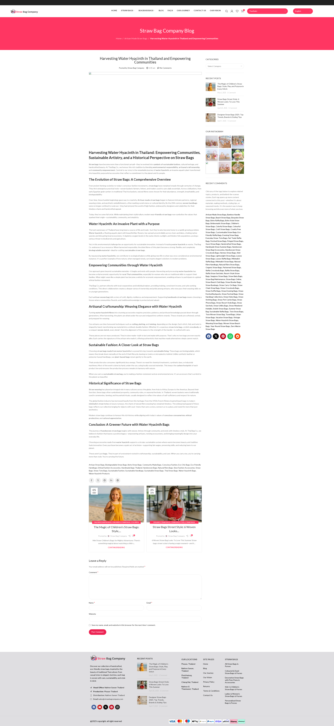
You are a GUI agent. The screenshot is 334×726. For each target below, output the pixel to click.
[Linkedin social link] (111, 480)
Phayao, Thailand (188, 664)
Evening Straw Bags (230, 235)
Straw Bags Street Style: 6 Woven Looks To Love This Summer (228, 101)
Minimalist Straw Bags (225, 261)
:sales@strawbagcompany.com (108, 699)
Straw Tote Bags (100, 471)
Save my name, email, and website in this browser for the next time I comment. (124, 625)
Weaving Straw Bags (214, 323)
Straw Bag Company (118, 536)
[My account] (232, 11)
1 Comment (231, 93)
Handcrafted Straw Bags (231, 244)
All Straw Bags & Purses (231, 665)
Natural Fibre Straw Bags (229, 264)
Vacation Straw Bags (224, 317)
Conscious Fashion (170, 465)
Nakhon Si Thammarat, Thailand (190, 687)
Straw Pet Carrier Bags (227, 300)
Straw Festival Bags (230, 294)
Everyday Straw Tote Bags (216, 238)
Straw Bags (190, 522)
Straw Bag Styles (178, 522)
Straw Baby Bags (235, 276)
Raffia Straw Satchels (214, 273)
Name (92, 602)
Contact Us (208, 695)
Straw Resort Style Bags (226, 303)
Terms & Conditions (211, 691)
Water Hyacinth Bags (187, 471)
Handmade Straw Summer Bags (218, 247)
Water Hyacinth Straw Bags (227, 320)
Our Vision (207, 677)
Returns (206, 686)
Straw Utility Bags (221, 305)
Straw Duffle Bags (213, 291)
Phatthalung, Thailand (186, 676)
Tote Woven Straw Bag (215, 314)
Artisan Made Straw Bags (135, 38)
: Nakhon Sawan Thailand (109, 695)
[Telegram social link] (117, 480)
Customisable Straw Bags (226, 232)
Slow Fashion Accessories (184, 468)
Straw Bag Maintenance (215, 279)
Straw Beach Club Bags (215, 282)
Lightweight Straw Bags (225, 256)
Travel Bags (230, 314)
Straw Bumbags (212, 285)
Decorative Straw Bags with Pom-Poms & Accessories (234, 680)
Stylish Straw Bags (220, 309)
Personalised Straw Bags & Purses (233, 701)
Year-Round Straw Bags (220, 326)
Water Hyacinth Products (99, 473)
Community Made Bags (152, 465)
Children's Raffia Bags (103, 522)
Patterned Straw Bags (232, 267)
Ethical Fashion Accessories (109, 468)
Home (119, 38)
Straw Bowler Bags (233, 282)
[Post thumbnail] (210, 88)
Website (92, 614)
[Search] (226, 11)
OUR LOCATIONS (189, 659)
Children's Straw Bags (121, 522)
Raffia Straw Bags (232, 270)
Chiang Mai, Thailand (189, 682)
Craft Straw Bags (223, 229)
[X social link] (98, 480)
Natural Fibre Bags (165, 468)
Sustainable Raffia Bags (219, 311)
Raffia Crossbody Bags (215, 270)
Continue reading (116, 548)
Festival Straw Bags (219, 241)
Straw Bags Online (233, 279)
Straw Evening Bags (229, 291)
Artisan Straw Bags (97, 465)
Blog (205, 668)
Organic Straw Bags (161, 522)
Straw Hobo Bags (230, 297)
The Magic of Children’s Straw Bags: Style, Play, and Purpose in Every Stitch (230, 86)
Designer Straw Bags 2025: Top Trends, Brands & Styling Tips (158, 699)
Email (149, 602)
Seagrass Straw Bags (219, 276)
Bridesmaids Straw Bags (220, 223)
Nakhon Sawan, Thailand (187, 669)
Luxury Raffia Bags (223, 259)
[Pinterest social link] (104, 480)
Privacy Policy (208, 682)
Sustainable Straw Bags (154, 471)
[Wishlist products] (237, 11)
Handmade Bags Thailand (131, 468)
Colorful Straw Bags (224, 226)
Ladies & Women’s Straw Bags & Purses (233, 695)
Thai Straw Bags (171, 471)
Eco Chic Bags (184, 465)
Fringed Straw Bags (235, 241)
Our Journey (208, 673)
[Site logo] (24, 11)
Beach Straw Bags (223, 217)
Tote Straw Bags (236, 311)
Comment (93, 572)
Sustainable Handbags (134, 471)
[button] (209, 336)
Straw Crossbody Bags (229, 288)
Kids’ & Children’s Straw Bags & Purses (233, 688)
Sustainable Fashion (116, 471)
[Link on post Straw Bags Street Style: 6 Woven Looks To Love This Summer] (174, 504)
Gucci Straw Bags (213, 244)
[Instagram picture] (212, 142)
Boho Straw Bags (135, 465)
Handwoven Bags (150, 468)
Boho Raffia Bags (217, 220)
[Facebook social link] (91, 480)
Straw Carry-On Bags (228, 285)
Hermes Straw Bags (228, 253)
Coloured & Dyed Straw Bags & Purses (233, 672)
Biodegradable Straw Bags (116, 465)
